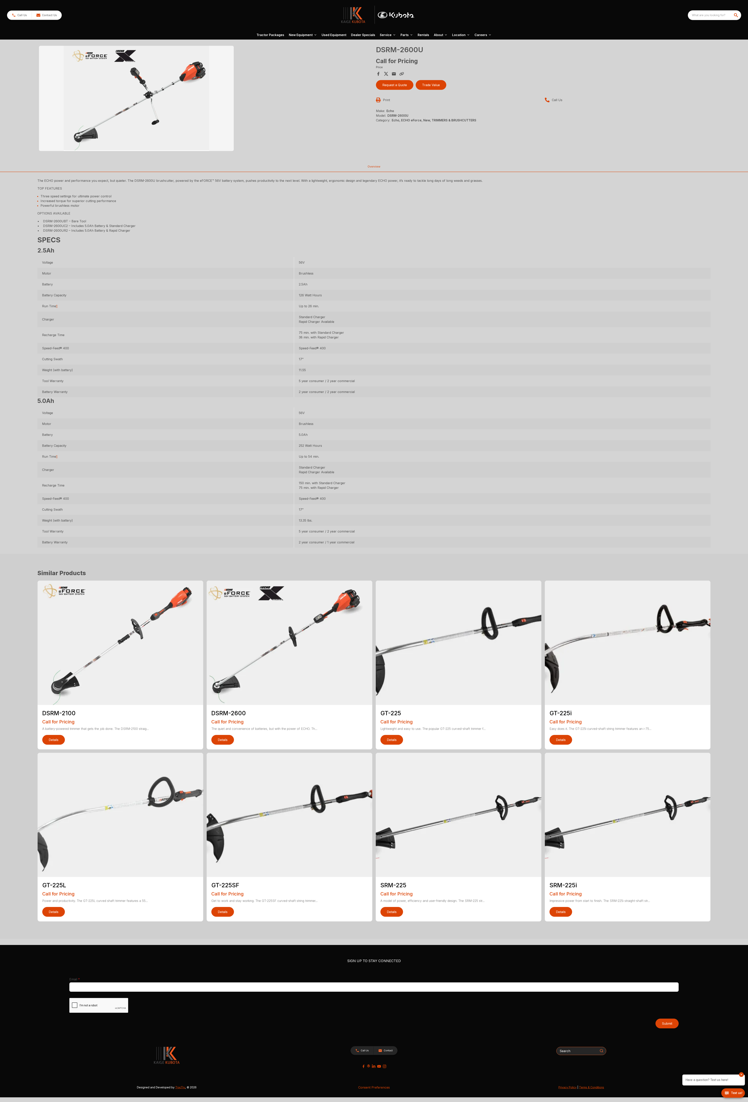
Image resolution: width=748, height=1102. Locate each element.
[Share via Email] (394, 74)
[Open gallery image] (136, 98)
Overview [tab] (374, 166)
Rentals (423, 35)
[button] (19, 15)
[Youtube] (379, 1066)
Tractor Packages (270, 35)
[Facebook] (363, 1066)
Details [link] (53, 740)
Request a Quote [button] (394, 85)
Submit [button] (667, 1023)
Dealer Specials (363, 35)
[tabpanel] (205, 99)
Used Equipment (334, 35)
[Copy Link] (401, 74)
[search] (736, 15)
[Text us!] (733, 1093)
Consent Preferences (374, 1087)
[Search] (601, 1051)
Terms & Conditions (591, 1087)
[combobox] (714, 15)
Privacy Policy (567, 1087)
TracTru (180, 1087)
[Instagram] (384, 1066)
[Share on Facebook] (378, 74)
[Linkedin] (374, 1066)
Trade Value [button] (431, 85)
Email (80, 979)
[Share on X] (386, 74)
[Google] (368, 1066)
